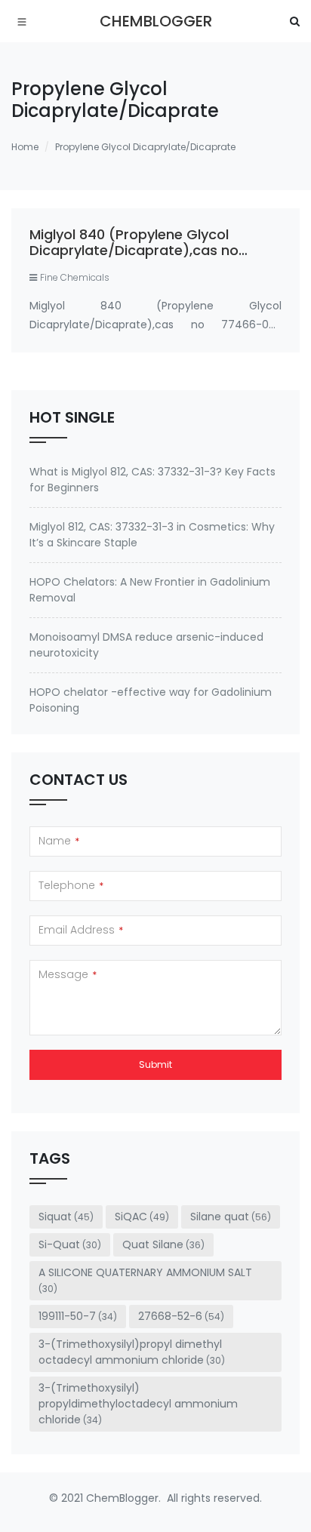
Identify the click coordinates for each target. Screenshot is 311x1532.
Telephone (70, 885)
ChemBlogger (156, 21)
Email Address (80, 929)
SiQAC (142, 1216)
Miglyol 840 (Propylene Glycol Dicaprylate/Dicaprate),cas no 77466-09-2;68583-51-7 (134, 250)
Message (67, 974)
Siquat (66, 1216)
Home (24, 146)
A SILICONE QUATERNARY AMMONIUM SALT (145, 1280)
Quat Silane (163, 1244)
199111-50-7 (77, 1316)
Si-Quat (69, 1244)
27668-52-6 (181, 1316)
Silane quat (230, 1216)
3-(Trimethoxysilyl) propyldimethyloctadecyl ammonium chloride (138, 1403)
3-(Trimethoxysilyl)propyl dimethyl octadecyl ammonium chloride (131, 1352)
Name (58, 840)
